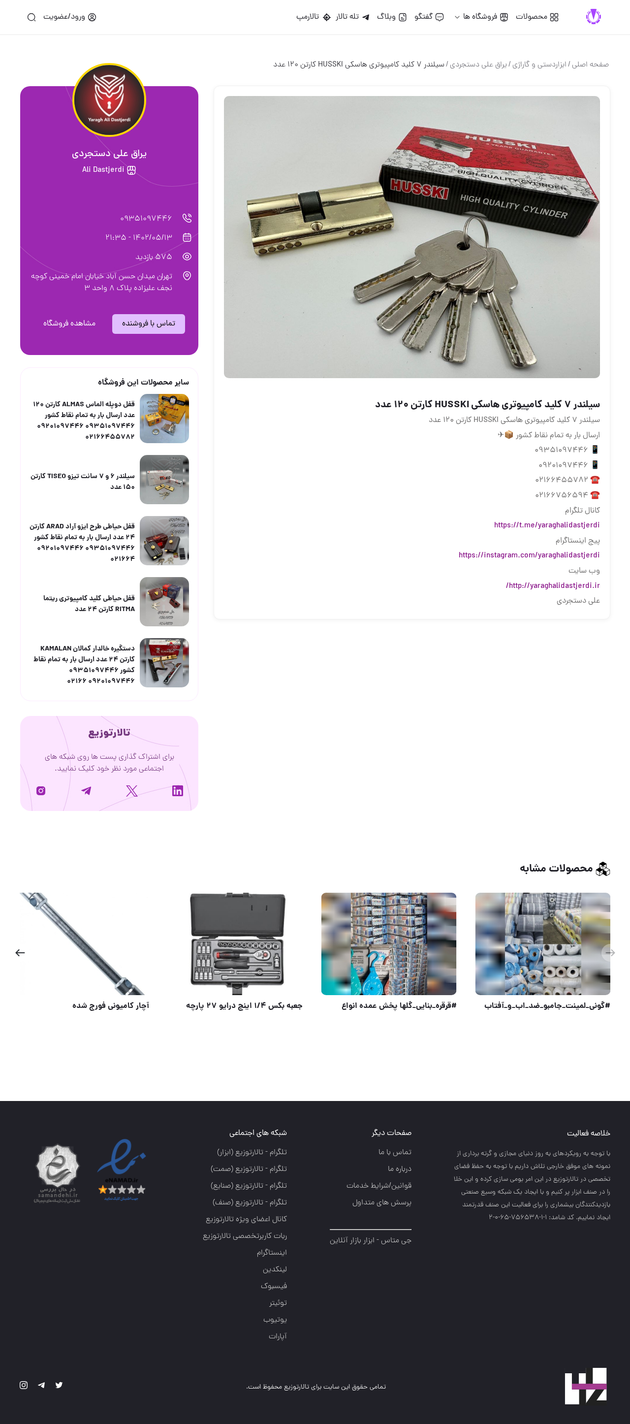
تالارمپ (309, 17)
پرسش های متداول (381, 1203)
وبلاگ (386, 17)
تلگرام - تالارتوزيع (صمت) (249, 1169)
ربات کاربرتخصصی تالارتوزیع (245, 1236)
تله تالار (347, 17)
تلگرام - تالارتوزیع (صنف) (250, 1203)
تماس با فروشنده (148, 324)
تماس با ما (394, 1153)
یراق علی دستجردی (478, 65)
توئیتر (278, 1303)
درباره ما (399, 1169)
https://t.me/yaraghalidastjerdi (547, 526)
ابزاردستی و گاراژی (539, 65)
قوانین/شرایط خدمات (378, 1186)
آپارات (278, 1337)
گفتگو (423, 17)
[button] (20, 953)
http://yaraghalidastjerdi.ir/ (553, 586)
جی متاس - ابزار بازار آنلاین (370, 1241)
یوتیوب (275, 1320)
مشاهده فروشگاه (69, 324)
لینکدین (275, 1270)
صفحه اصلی (590, 65)
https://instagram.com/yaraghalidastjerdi (529, 556)
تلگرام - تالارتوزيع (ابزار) (252, 1153)
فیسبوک (274, 1287)
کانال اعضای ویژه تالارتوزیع (246, 1220)
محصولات (531, 17)
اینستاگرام (272, 1253)
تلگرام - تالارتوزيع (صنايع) (249, 1186)
